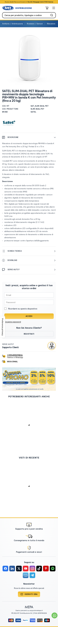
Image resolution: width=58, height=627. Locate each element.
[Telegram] (32, 575)
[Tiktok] (39, 568)
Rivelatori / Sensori (35, 23)
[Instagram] (32, 568)
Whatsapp (43, 2)
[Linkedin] (12, 568)
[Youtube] (25, 568)
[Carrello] (47, 8)
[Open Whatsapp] (54, 615)
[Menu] (53, 8)
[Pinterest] (46, 568)
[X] (19, 568)
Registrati (29, 334)
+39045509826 (15, 355)
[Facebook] (5, 568)
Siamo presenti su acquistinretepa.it (29, 610)
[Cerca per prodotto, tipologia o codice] (52, 15)
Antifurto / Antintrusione (12, 23)
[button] (29, 137)
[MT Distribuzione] (17, 8)
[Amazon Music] (25, 575)
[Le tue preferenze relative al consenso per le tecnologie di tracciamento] (2, 327)
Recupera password (12, 322)
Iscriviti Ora (31, 594)
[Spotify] (52, 568)
